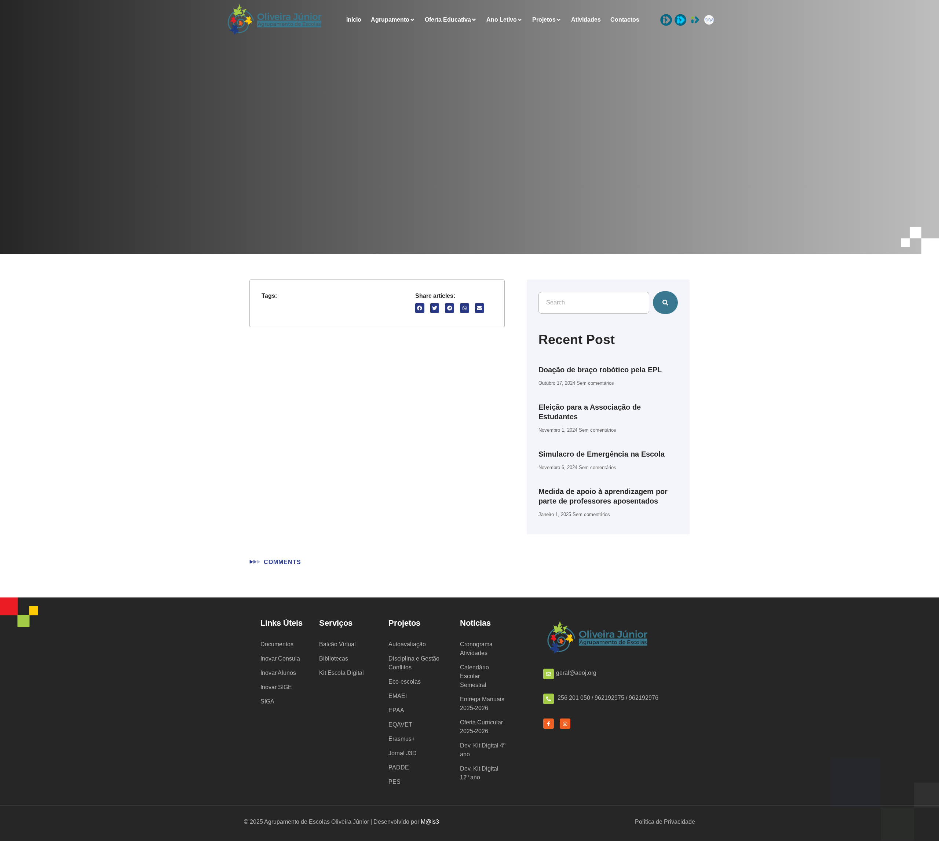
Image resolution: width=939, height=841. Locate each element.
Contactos (624, 20)
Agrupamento (390, 20)
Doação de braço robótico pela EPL (600, 370)
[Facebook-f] (548, 723)
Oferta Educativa (448, 20)
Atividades (586, 20)
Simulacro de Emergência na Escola (601, 454)
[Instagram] (565, 723)
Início (353, 20)
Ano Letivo (501, 20)
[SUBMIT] (665, 302)
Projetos (544, 20)
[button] (419, 307)
